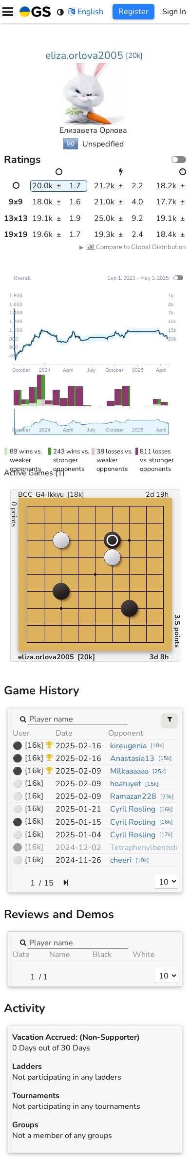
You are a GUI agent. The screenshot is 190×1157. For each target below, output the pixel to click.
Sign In (174, 11)
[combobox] (78, 718)
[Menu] (8, 11)
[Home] (33, 12)
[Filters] (169, 719)
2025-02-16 (78, 746)
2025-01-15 (78, 822)
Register (133, 11)
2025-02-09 (78, 771)
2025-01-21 (78, 809)
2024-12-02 (78, 847)
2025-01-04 (78, 835)
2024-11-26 (78, 860)
